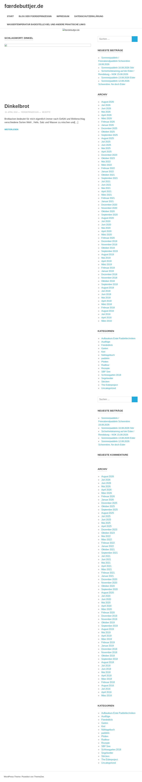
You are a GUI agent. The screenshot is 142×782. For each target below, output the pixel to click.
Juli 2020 (105, 221)
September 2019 (109, 251)
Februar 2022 (108, 168)
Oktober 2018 (108, 281)
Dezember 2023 (109, 155)
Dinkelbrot (16, 106)
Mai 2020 (106, 228)
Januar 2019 (107, 271)
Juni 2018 (106, 294)
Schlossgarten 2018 (111, 375)
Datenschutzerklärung (88, 16)
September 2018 (109, 284)
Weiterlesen (11, 129)
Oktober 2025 (108, 132)
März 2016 (106, 321)
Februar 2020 (108, 238)
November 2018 (109, 278)
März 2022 (106, 165)
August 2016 (107, 311)
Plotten (104, 362)
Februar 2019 (108, 268)
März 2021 (106, 195)
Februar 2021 (108, 198)
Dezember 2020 (109, 205)
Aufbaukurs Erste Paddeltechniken (118, 338)
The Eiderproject (109, 385)
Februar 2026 (108, 122)
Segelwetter (107, 378)
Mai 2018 (106, 297)
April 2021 (106, 191)
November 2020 (109, 208)
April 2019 (106, 261)
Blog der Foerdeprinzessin (35, 16)
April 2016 (106, 317)
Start (10, 16)
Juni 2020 (106, 224)
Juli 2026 (105, 105)
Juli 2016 (105, 314)
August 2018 (107, 288)
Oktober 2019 (108, 248)
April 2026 (106, 115)
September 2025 (109, 135)
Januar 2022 (107, 171)
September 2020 (109, 215)
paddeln (105, 358)
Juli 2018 (105, 291)
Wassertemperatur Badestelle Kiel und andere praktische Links (46, 24)
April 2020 (106, 231)
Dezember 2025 (109, 128)
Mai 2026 (106, 112)
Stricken (105, 381)
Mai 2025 (106, 148)
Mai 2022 (106, 161)
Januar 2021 (107, 201)
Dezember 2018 (109, 274)
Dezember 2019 (109, 241)
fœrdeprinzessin (30, 112)
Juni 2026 (106, 108)
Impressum (63, 16)
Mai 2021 (106, 188)
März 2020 (106, 234)
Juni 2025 (106, 145)
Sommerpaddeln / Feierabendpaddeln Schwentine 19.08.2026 (114, 61)
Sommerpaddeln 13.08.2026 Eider (118, 77)
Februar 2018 (108, 307)
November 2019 (109, 244)
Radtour (105, 365)
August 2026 (107, 102)
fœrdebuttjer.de (23, 6)
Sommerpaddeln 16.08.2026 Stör (117, 68)
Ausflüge (105, 342)
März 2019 (106, 264)
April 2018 (106, 301)
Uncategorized (108, 388)
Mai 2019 (106, 258)
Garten (104, 348)
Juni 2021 (106, 185)
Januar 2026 (107, 125)
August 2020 (107, 218)
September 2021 (109, 178)
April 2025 (106, 151)
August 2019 (107, 254)
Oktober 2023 (108, 158)
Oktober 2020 (108, 211)
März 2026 (106, 118)
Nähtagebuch (108, 355)
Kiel (103, 352)
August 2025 (107, 138)
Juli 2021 (105, 181)
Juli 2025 (105, 141)
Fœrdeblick (107, 345)
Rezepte (46, 112)
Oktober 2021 (108, 175)
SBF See (105, 371)
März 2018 (106, 304)
